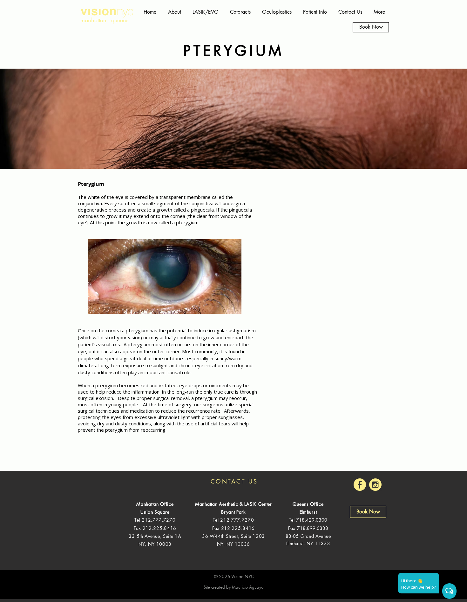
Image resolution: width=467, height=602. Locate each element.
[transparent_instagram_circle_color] (375, 484)
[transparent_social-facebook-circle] (360, 484)
